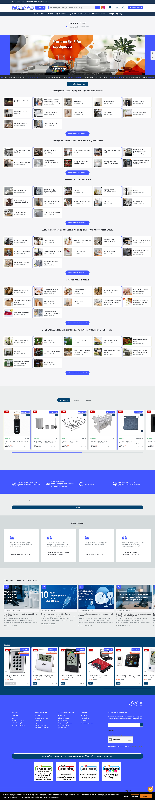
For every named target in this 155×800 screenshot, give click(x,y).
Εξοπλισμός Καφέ (49, 240)
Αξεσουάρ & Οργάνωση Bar (82, 240)
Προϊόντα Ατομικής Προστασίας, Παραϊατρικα (52, 312)
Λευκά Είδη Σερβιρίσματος (52, 212)
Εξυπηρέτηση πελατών (66, 712)
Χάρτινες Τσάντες (49, 301)
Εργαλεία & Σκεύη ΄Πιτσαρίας (142, 240)
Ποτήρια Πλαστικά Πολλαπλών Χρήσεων (110, 190)
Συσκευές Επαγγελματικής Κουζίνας (22, 151)
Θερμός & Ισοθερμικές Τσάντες (51, 262)
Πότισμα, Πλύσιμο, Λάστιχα (52, 351)
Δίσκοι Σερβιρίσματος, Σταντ (53, 251)
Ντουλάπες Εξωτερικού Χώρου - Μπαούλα (21, 362)
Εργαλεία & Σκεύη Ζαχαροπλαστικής (109, 240)
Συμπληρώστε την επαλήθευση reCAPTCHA (120, 735)
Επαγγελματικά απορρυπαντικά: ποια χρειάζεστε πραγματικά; (20, 615)
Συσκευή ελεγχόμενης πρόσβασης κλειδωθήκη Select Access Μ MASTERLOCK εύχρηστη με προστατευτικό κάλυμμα (15, 676)
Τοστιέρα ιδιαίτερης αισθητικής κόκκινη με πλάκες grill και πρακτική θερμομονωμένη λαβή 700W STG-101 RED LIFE (99, 676)
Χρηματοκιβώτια (109, 101)
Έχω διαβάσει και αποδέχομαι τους (126, 746)
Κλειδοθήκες (77, 101)
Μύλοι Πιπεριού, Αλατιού (81, 201)
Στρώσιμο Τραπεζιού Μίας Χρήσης (22, 301)
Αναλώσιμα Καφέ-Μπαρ (21, 290)
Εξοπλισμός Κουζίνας (20, 240)
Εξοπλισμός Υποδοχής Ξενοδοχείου (21, 101)
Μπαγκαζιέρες (108, 112)
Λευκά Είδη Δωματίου (50, 112)
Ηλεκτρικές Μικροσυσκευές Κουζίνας (112, 151)
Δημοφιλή (76, 400)
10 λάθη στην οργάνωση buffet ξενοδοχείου (56, 614)
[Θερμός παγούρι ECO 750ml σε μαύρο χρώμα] (17, 423)
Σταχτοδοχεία (137, 201)
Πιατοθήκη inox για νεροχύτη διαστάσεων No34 (70, 442)
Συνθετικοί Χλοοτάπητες (81, 340)
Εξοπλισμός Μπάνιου (50, 123)
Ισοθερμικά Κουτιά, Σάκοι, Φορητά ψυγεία (141, 251)
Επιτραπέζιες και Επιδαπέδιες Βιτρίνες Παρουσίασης (139, 151)
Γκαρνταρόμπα (78, 112)
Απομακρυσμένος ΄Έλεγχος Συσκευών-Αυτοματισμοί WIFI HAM (141, 162)
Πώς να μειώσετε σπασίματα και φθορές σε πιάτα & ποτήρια (95, 615)
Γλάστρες (17, 351)
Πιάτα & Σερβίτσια (20, 190)
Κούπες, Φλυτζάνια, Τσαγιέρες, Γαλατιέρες (21, 201)
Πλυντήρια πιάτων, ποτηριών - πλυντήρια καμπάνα (51, 162)
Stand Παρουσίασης (20, 212)
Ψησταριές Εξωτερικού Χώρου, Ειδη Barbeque (140, 351)
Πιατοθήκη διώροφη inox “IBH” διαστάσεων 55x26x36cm (100, 442)
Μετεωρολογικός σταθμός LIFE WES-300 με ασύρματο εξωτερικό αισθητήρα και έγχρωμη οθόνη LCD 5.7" (128, 676)
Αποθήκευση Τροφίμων (21, 262)
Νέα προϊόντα (64, 400)
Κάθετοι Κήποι (48, 340)
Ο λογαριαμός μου (41, 712)
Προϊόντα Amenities (20, 123)
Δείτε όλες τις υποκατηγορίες (76, 133)
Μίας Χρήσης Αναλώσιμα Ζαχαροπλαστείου (141, 290)
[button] (153, 57)
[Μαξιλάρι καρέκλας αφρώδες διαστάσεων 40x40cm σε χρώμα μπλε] (131, 423)
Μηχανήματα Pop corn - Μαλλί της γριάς (81, 162)
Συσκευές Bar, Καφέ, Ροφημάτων (50, 151)
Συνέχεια (77, 507)
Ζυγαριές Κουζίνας (79, 251)
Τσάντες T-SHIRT (79, 301)
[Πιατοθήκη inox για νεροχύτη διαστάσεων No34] (74, 423)
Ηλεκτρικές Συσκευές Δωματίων (20, 112)
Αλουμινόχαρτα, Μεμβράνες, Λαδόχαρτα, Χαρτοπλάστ (112, 301)
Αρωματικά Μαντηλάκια (21, 312)
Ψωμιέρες (107, 201)
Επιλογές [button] (135, 796)
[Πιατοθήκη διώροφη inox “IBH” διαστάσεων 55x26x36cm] (102, 423)
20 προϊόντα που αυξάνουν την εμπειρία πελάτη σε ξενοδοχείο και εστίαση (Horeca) (133, 615)
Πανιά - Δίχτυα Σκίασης (111, 340)
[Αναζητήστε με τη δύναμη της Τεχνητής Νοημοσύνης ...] (97, 7)
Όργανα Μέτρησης (109, 251)
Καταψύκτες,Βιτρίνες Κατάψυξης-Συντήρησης (111, 162)
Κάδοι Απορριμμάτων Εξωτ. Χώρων (112, 351)
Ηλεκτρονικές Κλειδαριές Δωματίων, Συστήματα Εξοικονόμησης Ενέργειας (52, 101)
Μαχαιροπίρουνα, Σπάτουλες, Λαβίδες (50, 190)
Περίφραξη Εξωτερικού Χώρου (140, 340)
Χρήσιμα (84, 712)
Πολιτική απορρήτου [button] (54, 797)
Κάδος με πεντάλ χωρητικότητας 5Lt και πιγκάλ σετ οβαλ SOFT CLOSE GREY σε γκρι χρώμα (45, 442)
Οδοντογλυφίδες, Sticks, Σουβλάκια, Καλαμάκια (140, 301)
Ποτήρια (76, 190)
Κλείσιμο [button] (126, 796)
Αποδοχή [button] (146, 796)
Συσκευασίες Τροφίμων (111, 290)
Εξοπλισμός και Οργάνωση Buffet (82, 151)
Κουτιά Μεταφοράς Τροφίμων (80, 290)
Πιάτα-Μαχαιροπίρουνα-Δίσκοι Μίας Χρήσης (51, 290)
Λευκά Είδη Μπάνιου (139, 112)
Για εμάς (14, 712)
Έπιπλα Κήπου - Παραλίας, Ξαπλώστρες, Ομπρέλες (82, 351)
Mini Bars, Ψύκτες (138, 101)
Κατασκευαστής (74, 27)
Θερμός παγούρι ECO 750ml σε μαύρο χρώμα (16, 442)
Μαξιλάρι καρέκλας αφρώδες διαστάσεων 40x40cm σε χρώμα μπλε (130, 442)
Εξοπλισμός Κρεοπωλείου (22, 251)
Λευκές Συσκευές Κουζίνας (22, 162)
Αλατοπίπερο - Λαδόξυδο (51, 201)
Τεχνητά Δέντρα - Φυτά (21, 340)
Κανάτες (135, 190)
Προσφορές (88, 400)
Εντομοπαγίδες (48, 362)
